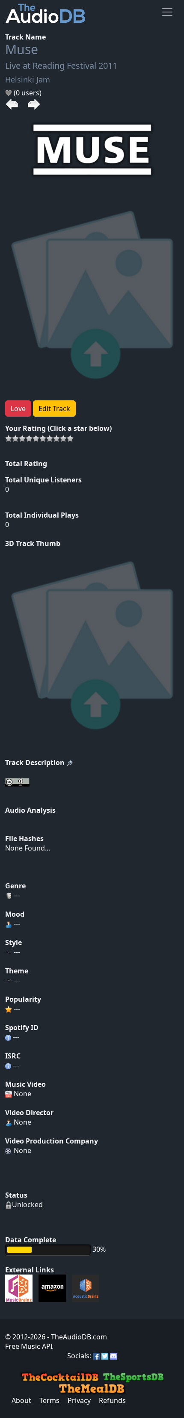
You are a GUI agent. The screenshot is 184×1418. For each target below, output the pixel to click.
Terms (49, 1400)
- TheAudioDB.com (76, 1337)
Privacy (79, 1400)
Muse (21, 49)
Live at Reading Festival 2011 (61, 65)
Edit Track (54, 408)
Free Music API (29, 1346)
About (21, 1400)
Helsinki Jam (27, 79)
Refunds (112, 1400)
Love (18, 408)
